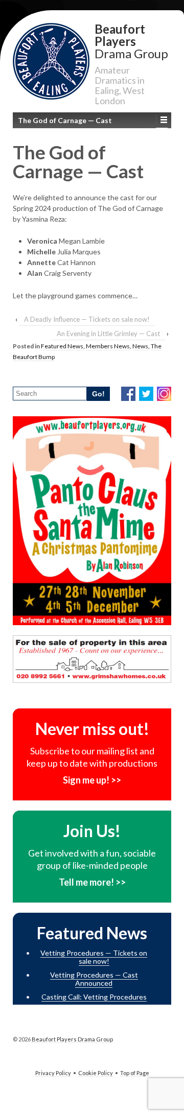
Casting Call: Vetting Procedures (94, 996)
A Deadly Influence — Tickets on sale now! (87, 319)
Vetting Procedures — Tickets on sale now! (93, 957)
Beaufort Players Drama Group (72, 1039)
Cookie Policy (95, 1073)
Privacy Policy (53, 1073)
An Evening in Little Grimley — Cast (108, 333)
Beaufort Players (131, 40)
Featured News (62, 346)
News (140, 346)
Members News (108, 346)
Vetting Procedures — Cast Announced (94, 979)
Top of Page (134, 1073)
